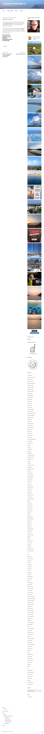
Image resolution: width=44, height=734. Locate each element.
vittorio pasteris (30, 684)
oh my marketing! (30, 628)
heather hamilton (30, 534)
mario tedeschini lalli (30, 596)
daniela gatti (29, 467)
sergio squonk (29, 656)
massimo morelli (30, 602)
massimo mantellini (30, 600)
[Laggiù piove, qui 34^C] (34, 120)
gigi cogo (28, 514)
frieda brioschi (29, 506)
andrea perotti (29, 407)
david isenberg (29, 473)
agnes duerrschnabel (31, 377)
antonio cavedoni (30, 417)
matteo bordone (30, 608)
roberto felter (29, 642)
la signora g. (29, 544)
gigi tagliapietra (30, 516)
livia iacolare (29, 556)
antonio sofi (29, 421)
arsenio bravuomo (30, 427)
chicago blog (29, 449)
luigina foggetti (29, 576)
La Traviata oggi (6, 40)
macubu (28, 580)
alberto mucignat (30, 381)
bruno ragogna (29, 435)
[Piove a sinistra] (34, 77)
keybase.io (29, 339)
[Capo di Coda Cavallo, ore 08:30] (34, 106)
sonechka (29, 664)
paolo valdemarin (30, 632)
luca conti (29, 562)
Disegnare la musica (7, 36)
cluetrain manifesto (30, 455)
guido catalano (29, 530)
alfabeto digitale (30, 395)
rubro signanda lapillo (31, 644)
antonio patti (29, 419)
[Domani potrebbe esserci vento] (34, 279)
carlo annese (29, 437)
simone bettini (29, 658)
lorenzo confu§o (30, 558)
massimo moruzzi (30, 604)
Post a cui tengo (10, 10)
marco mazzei (29, 594)
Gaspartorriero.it (14, 4)
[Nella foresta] (34, 250)
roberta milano (29, 640)
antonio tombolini (30, 423)
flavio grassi (29, 502)
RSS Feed (5, 708)
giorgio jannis (29, 522)
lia (27, 552)
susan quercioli (30, 674)
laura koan (29, 546)
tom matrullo (29, 678)
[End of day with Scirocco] (34, 163)
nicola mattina (29, 624)
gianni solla (29, 512)
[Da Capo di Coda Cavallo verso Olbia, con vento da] (34, 48)
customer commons (30, 465)
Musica (5, 46)
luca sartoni (29, 568)
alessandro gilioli (30, 389)
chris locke (29, 451)
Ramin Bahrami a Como (7, 39)
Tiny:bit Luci (7, 717)
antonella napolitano (30, 415)
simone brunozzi (30, 660)
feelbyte (28, 500)
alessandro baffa (30, 385)
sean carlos (29, 650)
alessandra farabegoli (31, 383)
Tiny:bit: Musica (7, 718)
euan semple (29, 492)
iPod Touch (5, 37)
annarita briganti (30, 411)
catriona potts (29, 441)
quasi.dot (29, 636)
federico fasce (29, 496)
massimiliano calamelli (31, 598)
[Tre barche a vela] (34, 135)
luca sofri (29, 570)
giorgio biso (29, 520)
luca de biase (29, 564)
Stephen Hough (9, 23)
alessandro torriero (30, 391)
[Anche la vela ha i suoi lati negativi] (34, 264)
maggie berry (29, 584)
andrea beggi (29, 401)
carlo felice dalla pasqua (31, 439)
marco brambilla (30, 586)
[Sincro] (34, 308)
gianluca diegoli (30, 508)
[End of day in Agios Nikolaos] (34, 293)
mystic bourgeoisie (30, 622)
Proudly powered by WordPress (7, 731)
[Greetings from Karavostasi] (34, 322)
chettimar (29, 445)
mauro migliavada (30, 616)
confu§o (28, 461)
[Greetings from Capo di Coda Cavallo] (34, 221)
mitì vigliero (29, 620)
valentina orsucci (30, 682)
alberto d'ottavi (30, 379)
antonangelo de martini (31, 413)
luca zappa (29, 574)
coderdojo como (30, 459)
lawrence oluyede (30, 548)
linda (28, 554)
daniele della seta (30, 469)
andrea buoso (29, 403)
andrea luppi (29, 405)
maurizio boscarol (30, 614)
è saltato (22, 28)
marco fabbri (29, 590)
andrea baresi (29, 399)
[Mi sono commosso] (34, 192)
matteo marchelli (30, 612)
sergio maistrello (30, 654)
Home (4, 10)
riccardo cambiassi (30, 638)
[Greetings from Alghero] (34, 178)
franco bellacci (29, 504)
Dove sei (21, 10)
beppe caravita (30, 429)
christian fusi (29, 453)
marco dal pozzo (30, 588)
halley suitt (29, 532)
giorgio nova (29, 524)
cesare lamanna (30, 443)
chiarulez (29, 447)
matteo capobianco (30, 610)
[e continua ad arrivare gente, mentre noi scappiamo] (34, 91)
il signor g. (29, 536)
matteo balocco (30, 606)
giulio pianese (29, 526)
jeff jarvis (29, 538)
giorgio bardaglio (30, 518)
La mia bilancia (6, 723)
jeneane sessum (30, 540)
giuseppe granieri (30, 528)
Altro (16, 10)
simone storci (29, 662)
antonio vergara (30, 425)
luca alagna (29, 560)
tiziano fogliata (29, 676)
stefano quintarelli (30, 672)
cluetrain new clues (30, 457)
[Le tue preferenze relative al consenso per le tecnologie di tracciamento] (42, 732)
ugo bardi (29, 680)
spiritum (28, 666)
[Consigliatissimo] (34, 236)
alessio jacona (29, 393)
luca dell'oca (29, 566)
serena (28, 652)
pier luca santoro (30, 634)
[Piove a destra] (34, 62)
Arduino (5, 714)
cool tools (29, 463)
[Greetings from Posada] (34, 149)
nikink (28, 626)
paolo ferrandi (29, 630)
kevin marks (29, 542)
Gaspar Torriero (12, 17)
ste (27, 668)
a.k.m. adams (29, 375)
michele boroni (29, 618)
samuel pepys (29, 646)
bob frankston (29, 433)
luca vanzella (29, 572)
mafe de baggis (30, 582)
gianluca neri (29, 510)
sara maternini (29, 648)
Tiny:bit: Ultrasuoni (8, 721)
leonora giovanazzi (30, 550)
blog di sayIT (29, 431)
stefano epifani (30, 670)
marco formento (30, 592)
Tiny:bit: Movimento (8, 720)
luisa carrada (29, 578)
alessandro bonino (30, 387)
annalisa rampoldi (30, 409)
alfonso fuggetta (30, 397)
